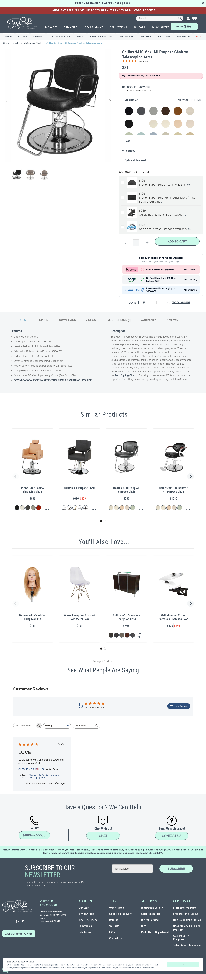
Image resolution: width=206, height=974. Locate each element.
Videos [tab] (91, 320)
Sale (198, 37)
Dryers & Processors (101, 37)
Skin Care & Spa (127, 37)
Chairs (8, 37)
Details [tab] (24, 320)
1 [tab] (101, 521)
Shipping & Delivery (120, 913)
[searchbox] (24, 725)
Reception (146, 37)
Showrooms (85, 926)
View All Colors (189, 100)
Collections (118, 27)
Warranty (114, 926)
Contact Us (171, 835)
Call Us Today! (182, 27)
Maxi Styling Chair (125, 375)
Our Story (84, 907)
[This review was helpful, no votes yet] (56, 783)
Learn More (189, 269)
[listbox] (161, 119)
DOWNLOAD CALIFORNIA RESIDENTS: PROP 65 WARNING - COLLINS (53, 380)
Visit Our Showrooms (49, 903)
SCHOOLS (139, 27)
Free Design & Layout (185, 913)
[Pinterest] (22, 922)
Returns (113, 919)
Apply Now (189, 279)
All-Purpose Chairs (33, 43)
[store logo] (22, 23)
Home (6, 43)
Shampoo (38, 37)
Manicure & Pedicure (59, 37)
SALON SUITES (160, 27)
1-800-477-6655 (34, 835)
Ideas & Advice (93, 27)
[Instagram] (17, 922)
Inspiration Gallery (152, 907)
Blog (143, 926)
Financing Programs (185, 907)
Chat (103, 835)
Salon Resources (150, 913)
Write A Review (178, 706)
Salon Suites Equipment (187, 945)
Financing (71, 27)
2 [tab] (105, 521)
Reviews (172, 320)
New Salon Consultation (187, 919)
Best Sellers (183, 37)
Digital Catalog (150, 919)
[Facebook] (13, 922)
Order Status (116, 907)
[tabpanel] (103, 358)
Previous (6, 100)
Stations (22, 37)
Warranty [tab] (148, 320)
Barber (80, 37)
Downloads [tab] (67, 320)
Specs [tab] (43, 320)
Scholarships (86, 932)
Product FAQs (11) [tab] (118, 320)
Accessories (164, 37)
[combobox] (159, 18)
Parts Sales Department (155, 932)
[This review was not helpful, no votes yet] (62, 783)
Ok (183, 964)
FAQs (112, 932)
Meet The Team (88, 919)
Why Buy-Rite (86, 913)
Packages (51, 27)
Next (109, 100)
